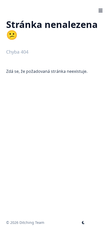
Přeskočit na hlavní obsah (38, 5)
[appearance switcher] (83, 222)
